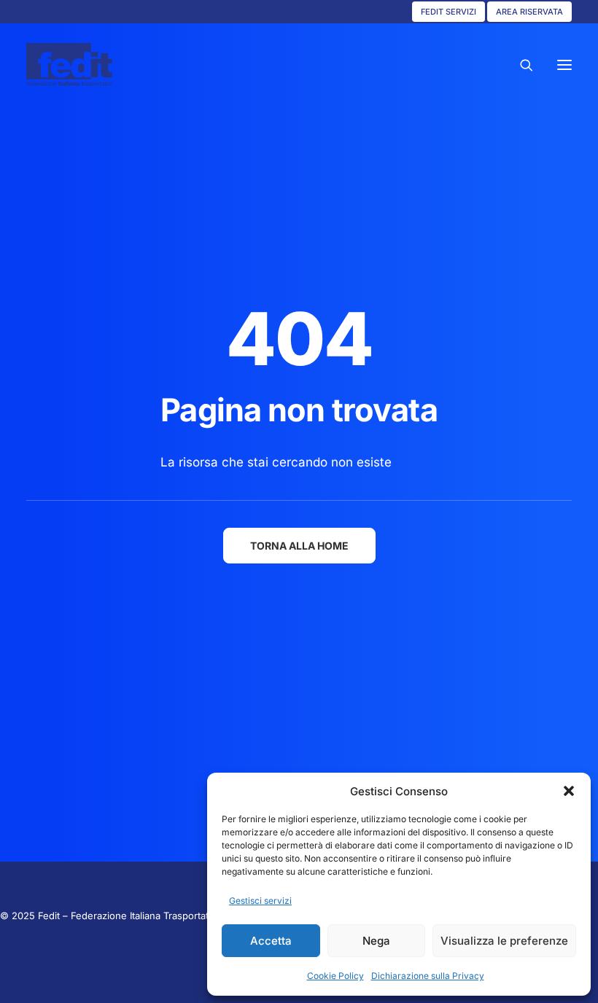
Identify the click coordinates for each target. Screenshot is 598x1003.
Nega (376, 941)
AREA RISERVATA (529, 12)
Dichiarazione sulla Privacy (427, 975)
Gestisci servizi (260, 900)
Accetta (271, 941)
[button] (569, 791)
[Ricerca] (520, 64)
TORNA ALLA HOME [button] (299, 545)
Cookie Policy (335, 975)
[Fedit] (69, 65)
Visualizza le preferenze (504, 941)
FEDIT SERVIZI (448, 12)
